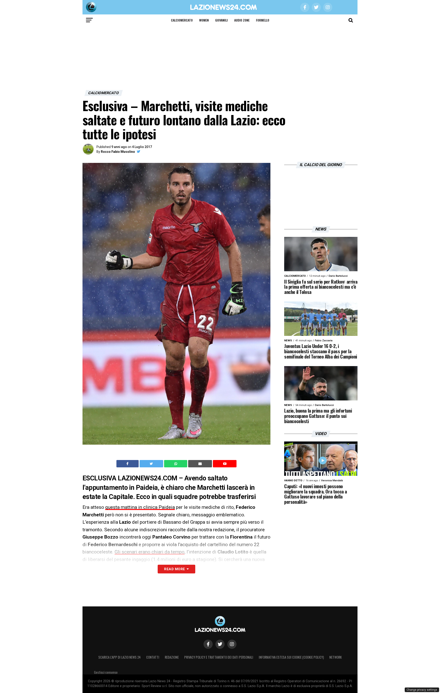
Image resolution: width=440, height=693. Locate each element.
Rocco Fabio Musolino (118, 151)
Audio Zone (242, 20)
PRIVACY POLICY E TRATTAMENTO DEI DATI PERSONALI (218, 657)
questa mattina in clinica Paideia (140, 507)
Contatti (152, 657)
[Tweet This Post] (152, 463)
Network (335, 657)
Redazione (172, 657)
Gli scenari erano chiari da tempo (149, 552)
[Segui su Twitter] (220, 644)
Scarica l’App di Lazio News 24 (119, 657)
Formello (262, 20)
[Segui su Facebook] (208, 644)
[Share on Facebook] (128, 463)
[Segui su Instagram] (231, 644)
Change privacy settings (422, 689)
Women (204, 20)
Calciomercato (182, 20)
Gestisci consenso (106, 672)
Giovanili (221, 20)
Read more (174, 569)
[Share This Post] (176, 463)
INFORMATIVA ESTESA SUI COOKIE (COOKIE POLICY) (291, 657)
